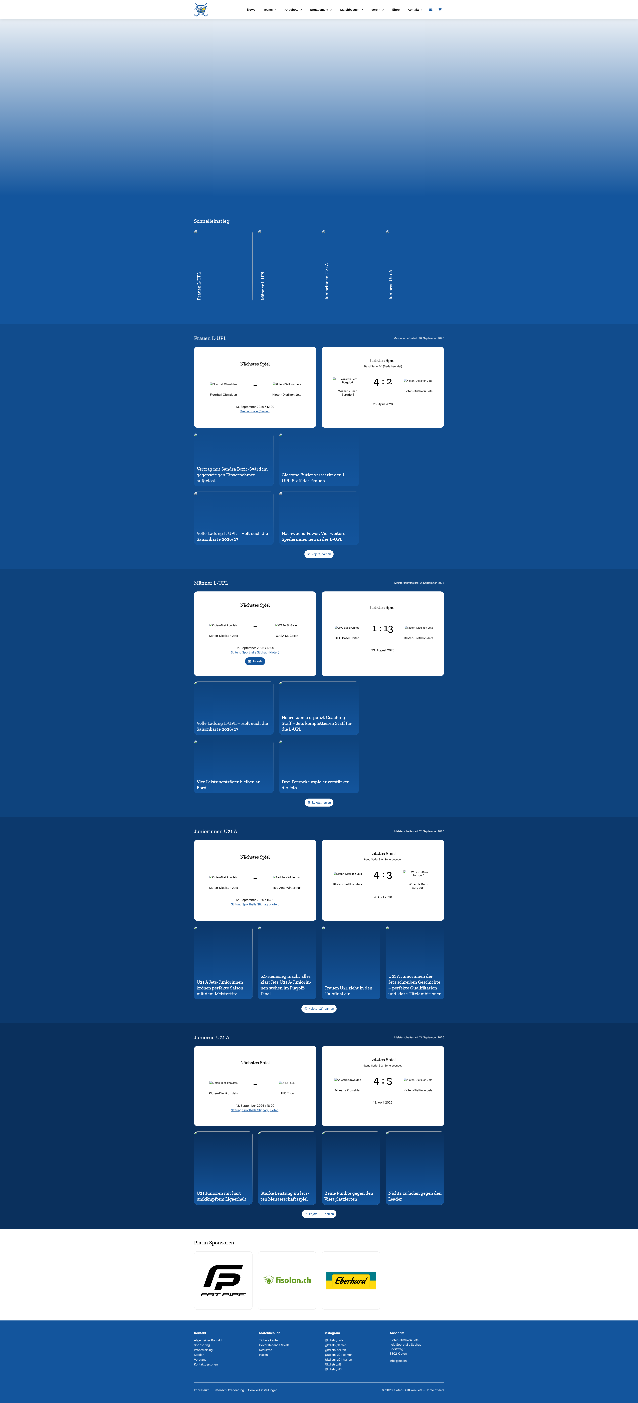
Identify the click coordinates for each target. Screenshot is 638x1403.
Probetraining (203, 1350)
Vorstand (200, 1359)
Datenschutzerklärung (229, 1390)
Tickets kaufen (269, 1340)
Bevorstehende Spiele (274, 1345)
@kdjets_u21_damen (338, 1354)
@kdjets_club (333, 1340)
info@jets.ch (398, 1360)
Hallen (263, 1354)
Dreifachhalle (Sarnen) (255, 411)
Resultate (265, 1350)
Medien (199, 1354)
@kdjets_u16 (333, 1369)
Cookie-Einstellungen (262, 1390)
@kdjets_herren (335, 1350)
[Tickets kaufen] (431, 10)
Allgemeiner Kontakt (208, 1340)
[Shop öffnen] (440, 10)
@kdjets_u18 (333, 1364)
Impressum (201, 1390)
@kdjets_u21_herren (338, 1359)
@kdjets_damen (335, 1345)
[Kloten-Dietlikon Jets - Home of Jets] (201, 10)
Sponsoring (202, 1345)
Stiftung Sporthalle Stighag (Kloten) (255, 652)
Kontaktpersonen (206, 1364)
